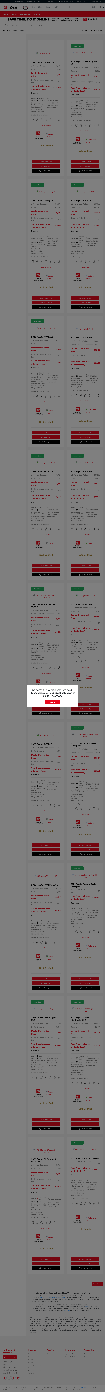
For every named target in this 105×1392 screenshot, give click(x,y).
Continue (52, 702)
